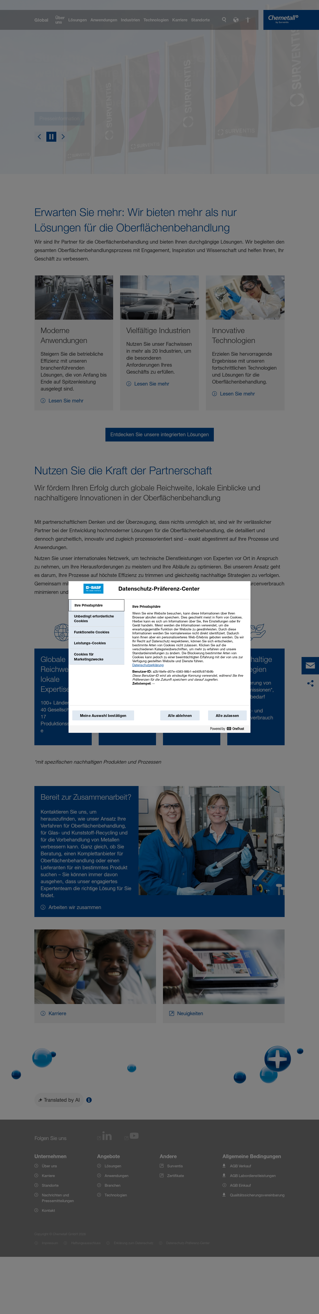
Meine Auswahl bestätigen (103, 715)
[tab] (96, 605)
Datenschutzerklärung (147, 665)
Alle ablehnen (180, 715)
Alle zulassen (227, 715)
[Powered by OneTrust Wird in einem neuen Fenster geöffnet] (229, 730)
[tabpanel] (189, 647)
